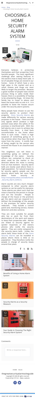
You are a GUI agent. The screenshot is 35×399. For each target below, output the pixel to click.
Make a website (25, 378)
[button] (2, 3)
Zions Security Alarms (20, 115)
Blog (8, 7)
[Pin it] (28, 248)
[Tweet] (24, 248)
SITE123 (16, 378)
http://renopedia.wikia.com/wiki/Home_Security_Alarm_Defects (17, 178)
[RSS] (32, 248)
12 (5, 256)
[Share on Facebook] (20, 248)
